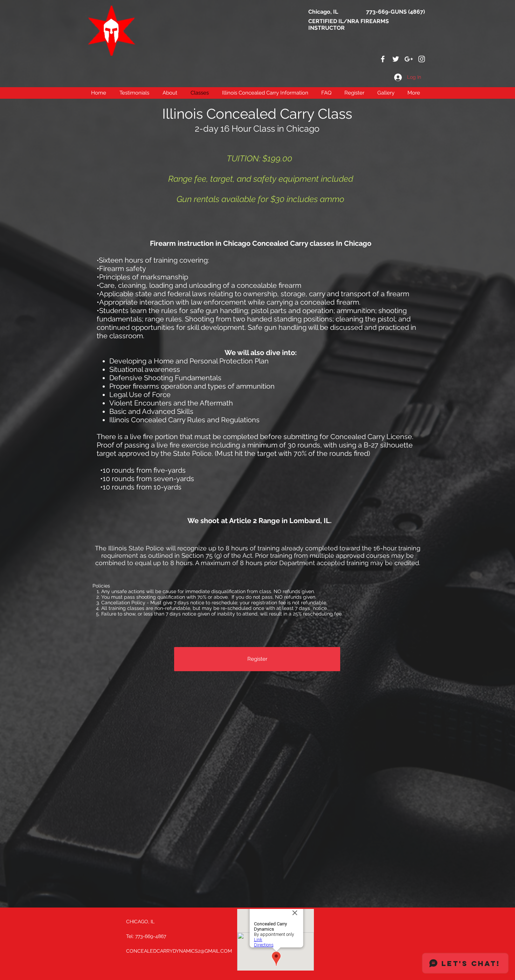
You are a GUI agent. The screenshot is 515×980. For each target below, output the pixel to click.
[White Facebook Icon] (382, 59)
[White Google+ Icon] (408, 59)
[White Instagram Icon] (421, 59)
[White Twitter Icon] (395, 59)
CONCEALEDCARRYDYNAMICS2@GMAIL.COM (179, 951)
